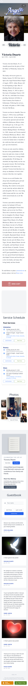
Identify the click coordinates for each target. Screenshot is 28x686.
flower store (19, 273)
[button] (14, 546)
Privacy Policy (10, 679)
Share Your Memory (10, 487)
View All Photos (14, 420)
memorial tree (21, 270)
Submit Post (14, 513)
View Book (7, 463)
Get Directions (8, 340)
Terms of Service (18, 679)
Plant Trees (19, 340)
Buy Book (16, 463)
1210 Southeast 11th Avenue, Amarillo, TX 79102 (13, 377)
